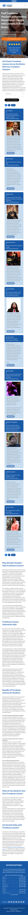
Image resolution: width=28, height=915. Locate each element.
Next (13, 105)
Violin (19, 375)
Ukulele (7, 512)
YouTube (16, 902)
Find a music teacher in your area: (14, 875)
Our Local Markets (14, 894)
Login (14, 1)
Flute (11, 197)
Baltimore (4, 878)
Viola (16, 375)
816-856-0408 (22, 885)
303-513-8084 (22, 881)
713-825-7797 (22, 883)
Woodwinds (8, 377)
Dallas (3, 880)
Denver (4, 881)
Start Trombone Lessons (14, 39)
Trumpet (12, 117)
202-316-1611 (22, 878)
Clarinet (7, 197)
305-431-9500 (22, 886)
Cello (7, 374)
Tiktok (21, 902)
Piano (12, 115)
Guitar (16, 113)
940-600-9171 (22, 880)
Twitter (11, 902)
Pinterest (19, 902)
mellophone (8, 200)
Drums (7, 113)
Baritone (7, 162)
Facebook (9, 902)
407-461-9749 (22, 889)
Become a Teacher (10, 911)
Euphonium (11, 113)
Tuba (21, 199)
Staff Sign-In (19, 911)
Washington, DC (6, 893)
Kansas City (5, 885)
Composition (12, 425)
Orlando (4, 889)
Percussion (8, 115)
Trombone (8, 117)
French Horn (15, 197)
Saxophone (16, 115)
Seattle (4, 891)
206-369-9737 (22, 891)
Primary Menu (25, 5)
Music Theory (9, 427)
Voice (7, 163)
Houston (4, 883)
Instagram (23, 902)
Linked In (14, 902)
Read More (11, 153)
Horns (19, 292)
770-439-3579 (22, 876)
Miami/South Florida (13, 118)
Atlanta (4, 877)
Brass (11, 292)
